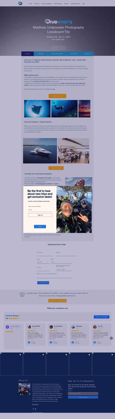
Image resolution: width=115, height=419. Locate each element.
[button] (40, 226)
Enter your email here (34, 206)
